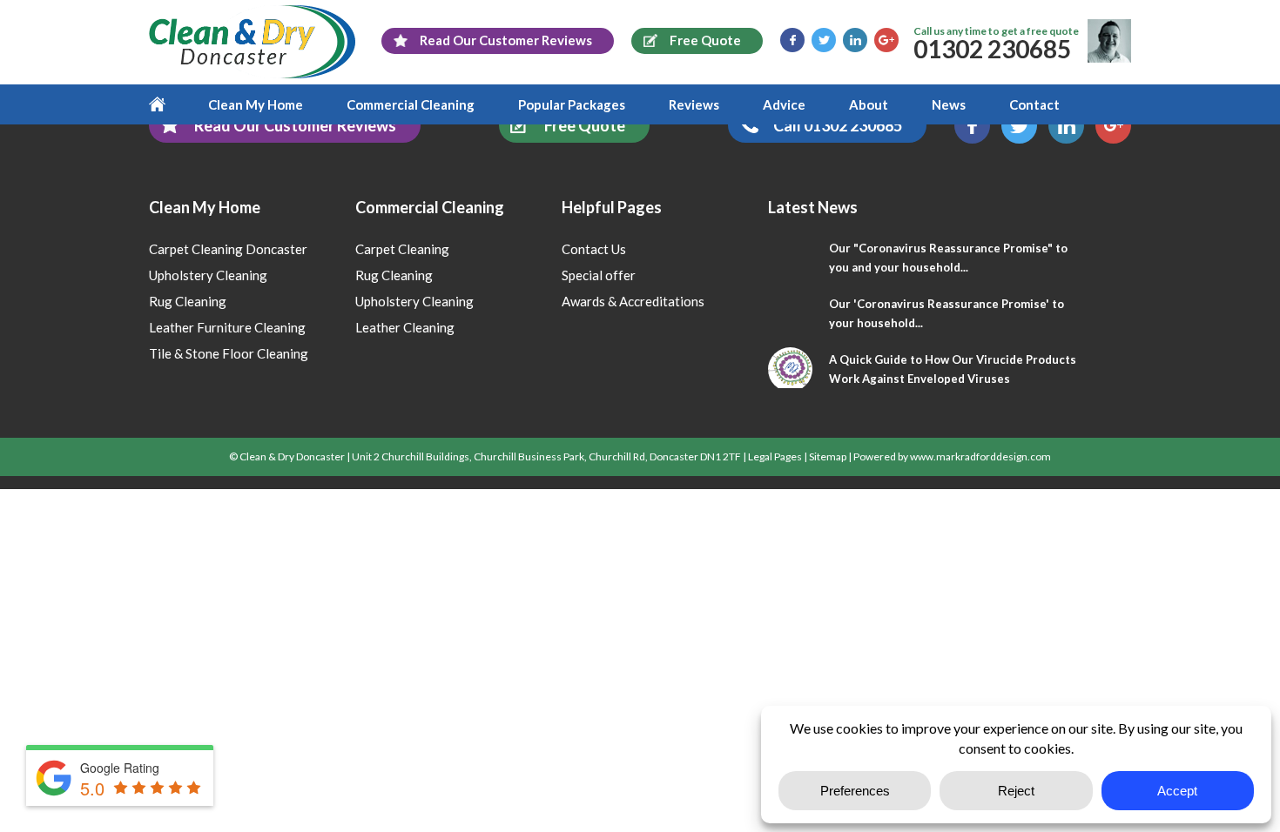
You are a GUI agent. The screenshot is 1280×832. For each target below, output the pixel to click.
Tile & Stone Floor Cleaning (228, 353)
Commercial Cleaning (411, 104)
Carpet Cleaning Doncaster (228, 249)
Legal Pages (775, 456)
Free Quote (584, 125)
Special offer (599, 275)
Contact (1034, 104)
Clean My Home (255, 104)
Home (167, 104)
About (868, 104)
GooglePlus (886, 40)
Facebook (792, 40)
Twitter (824, 40)
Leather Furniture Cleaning (227, 327)
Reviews (694, 104)
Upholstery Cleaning (208, 275)
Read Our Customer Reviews (295, 125)
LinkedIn (855, 40)
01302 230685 (992, 49)
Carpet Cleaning (402, 249)
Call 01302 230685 (837, 125)
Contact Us (594, 249)
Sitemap (827, 456)
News (949, 104)
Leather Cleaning (405, 327)
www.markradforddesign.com (980, 456)
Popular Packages (571, 104)
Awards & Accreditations (633, 301)
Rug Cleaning (187, 301)
